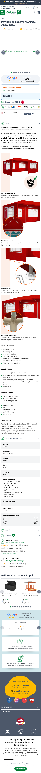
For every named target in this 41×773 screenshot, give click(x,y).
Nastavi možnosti (15, 764)
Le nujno (29, 764)
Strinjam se (20, 768)
